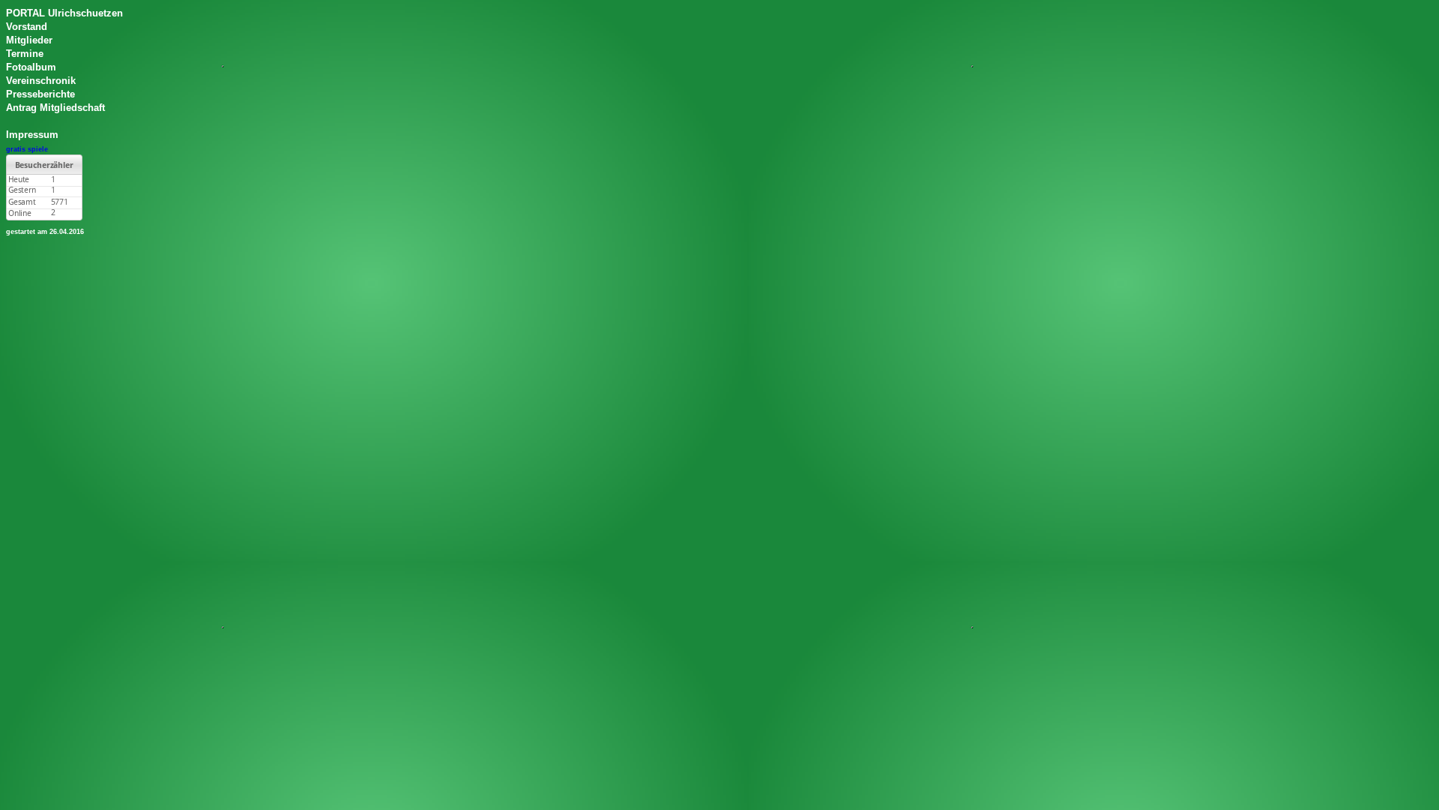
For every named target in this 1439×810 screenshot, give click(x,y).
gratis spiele (27, 149)
